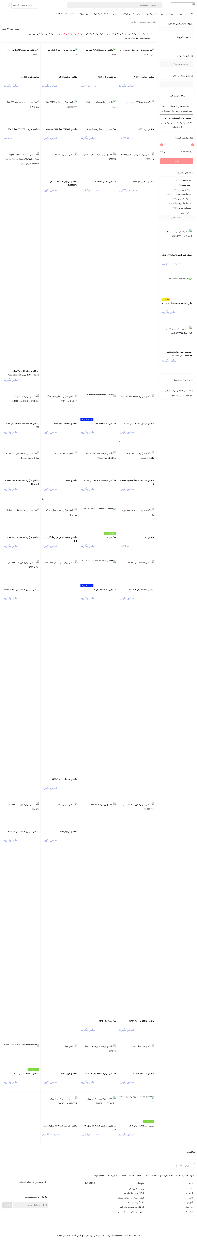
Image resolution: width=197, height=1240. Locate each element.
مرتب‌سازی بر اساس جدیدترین (70, 33)
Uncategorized (185, 180)
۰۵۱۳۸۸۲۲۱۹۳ (138, 1175)
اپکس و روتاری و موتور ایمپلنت (130, 1198)
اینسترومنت (186, 185)
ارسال (7, 1205)
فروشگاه (189, 1207)
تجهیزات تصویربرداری (182, 194)
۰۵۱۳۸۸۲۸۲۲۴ (152, 1175)
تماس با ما (188, 1212)
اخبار (191, 1198)
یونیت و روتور (185, 189)
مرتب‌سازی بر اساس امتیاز (97, 33)
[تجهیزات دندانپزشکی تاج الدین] (183, 5)
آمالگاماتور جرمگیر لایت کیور (131, 1207)
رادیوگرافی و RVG (136, 1202)
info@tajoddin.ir (99, 1175)
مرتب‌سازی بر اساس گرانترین (138, 38)
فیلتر (177, 161)
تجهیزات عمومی (184, 208)
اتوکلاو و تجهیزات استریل (133, 1193)
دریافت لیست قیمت (176, 96)
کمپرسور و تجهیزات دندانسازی (131, 1212)
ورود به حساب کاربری (22, 5)
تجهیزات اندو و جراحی (181, 203)
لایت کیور (185, 213)
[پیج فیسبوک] (40, 1189)
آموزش (189, 1202)
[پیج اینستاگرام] (21, 1189)
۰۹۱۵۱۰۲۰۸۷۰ (124, 1175)
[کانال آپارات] (34, 1189)
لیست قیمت (187, 1193)
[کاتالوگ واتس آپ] (27, 1189)
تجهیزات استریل (184, 199)
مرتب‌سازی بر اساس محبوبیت (125, 33)
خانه (154, 22)
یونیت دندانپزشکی (136, 1189)
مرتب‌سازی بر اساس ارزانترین (41, 33)
